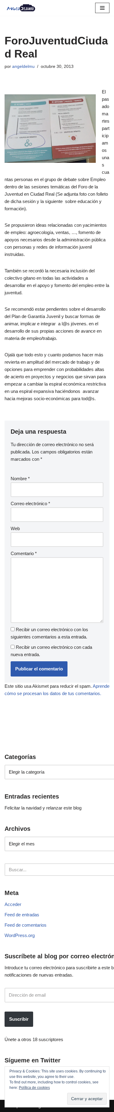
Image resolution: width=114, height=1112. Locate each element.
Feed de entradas (22, 914)
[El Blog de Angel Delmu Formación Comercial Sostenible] (23, 8)
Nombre (20, 478)
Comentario (24, 553)
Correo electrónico (30, 503)
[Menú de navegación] (102, 8)
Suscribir (19, 1019)
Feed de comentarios (26, 925)
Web (15, 528)
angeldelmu (23, 66)
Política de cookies (34, 1088)
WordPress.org (20, 935)
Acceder (13, 904)
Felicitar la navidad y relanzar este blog (43, 807)
